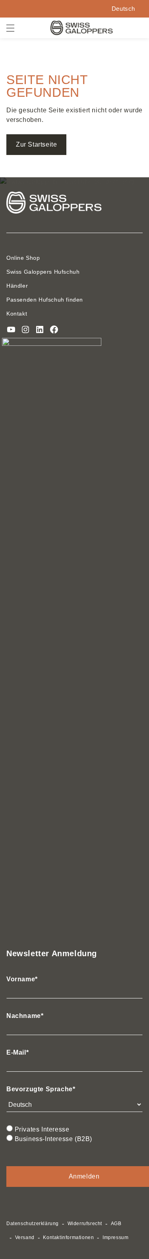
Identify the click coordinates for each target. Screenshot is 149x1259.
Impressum (115, 1237)
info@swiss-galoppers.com (98, 9)
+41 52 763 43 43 (79, 9)
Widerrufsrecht (85, 1223)
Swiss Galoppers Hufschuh (42, 272)
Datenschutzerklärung (32, 1223)
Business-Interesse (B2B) (53, 1138)
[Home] (81, 28)
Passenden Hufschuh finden (44, 299)
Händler (17, 285)
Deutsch (123, 8)
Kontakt (16, 313)
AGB (116, 1223)
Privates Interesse (42, 1129)
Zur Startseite (36, 144)
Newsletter (63, 9)
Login (47, 9)
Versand (25, 1237)
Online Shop (23, 258)
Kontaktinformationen (68, 1237)
